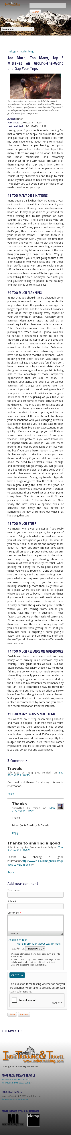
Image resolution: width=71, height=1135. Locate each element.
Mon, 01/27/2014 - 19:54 (34, 809)
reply (10, 793)
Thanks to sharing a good (33, 843)
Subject (11, 901)
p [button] (17, 933)
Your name (13, 890)
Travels (14, 769)
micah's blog (26, 51)
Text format (17, 948)
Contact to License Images (15, 1099)
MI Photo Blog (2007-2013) (14, 1079)
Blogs (12, 51)
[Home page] (12, 5)
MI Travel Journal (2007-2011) (16, 1082)
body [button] (12, 933)
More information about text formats (39, 943)
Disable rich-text (17, 939)
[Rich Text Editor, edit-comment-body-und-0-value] (35, 923)
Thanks (19, 804)
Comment (14, 912)
